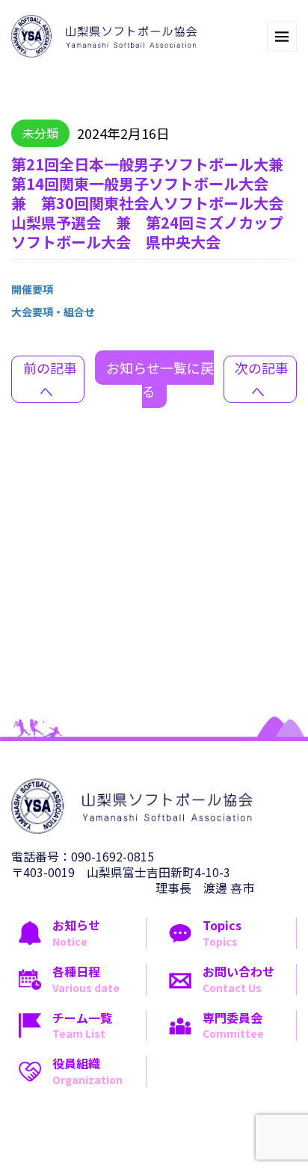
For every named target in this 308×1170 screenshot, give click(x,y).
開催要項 (32, 289)
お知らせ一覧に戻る (160, 379)
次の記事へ (262, 379)
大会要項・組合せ (53, 311)
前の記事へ (50, 379)
